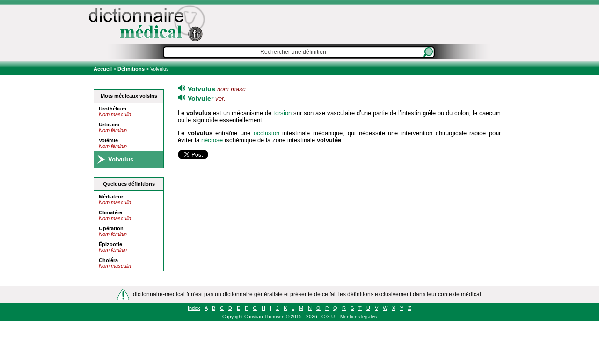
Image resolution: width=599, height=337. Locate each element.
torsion (282, 113)
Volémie (108, 140)
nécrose (212, 140)
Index (194, 308)
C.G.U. (328, 316)
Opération (111, 228)
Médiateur (111, 196)
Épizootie (110, 244)
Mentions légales (358, 316)
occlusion (266, 133)
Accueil (103, 69)
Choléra (108, 260)
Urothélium (112, 108)
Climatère (110, 212)
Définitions (131, 69)
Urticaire (109, 124)
